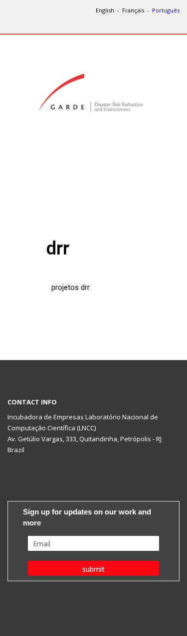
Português (166, 10)
